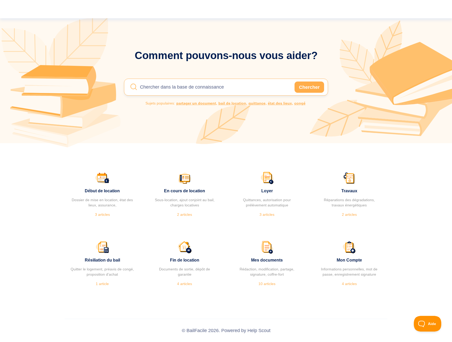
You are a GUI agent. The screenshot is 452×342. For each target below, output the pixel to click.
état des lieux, (280, 103)
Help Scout (258, 330)
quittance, (257, 103)
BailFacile (197, 330)
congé (300, 103)
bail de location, (232, 103)
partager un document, (196, 103)
